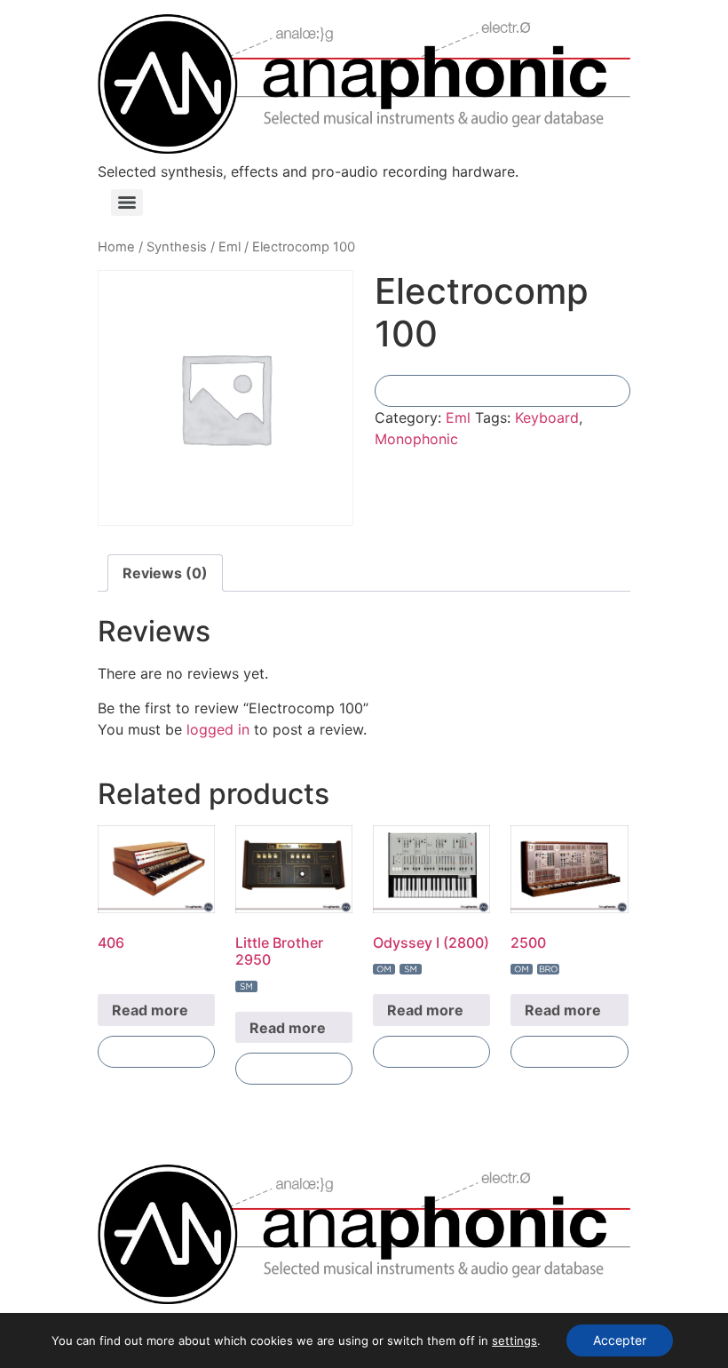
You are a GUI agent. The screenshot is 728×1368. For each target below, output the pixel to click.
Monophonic (416, 439)
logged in (217, 729)
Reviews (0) (165, 573)
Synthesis (176, 247)
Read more (150, 1010)
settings (514, 1340)
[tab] (165, 573)
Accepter (619, 1340)
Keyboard (547, 417)
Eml (229, 247)
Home (116, 247)
